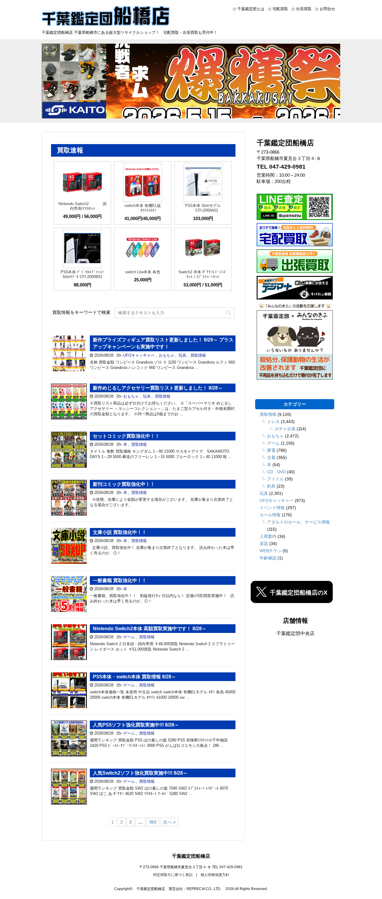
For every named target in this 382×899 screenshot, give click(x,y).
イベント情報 (272, 507)
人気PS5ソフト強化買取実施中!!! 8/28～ (136, 724)
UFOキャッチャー (139, 355)
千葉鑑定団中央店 (295, 633)
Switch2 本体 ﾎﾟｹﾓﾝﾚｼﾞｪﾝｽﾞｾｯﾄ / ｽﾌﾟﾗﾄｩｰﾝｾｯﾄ (202, 274)
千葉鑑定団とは (250, 9)
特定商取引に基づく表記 (172, 875)
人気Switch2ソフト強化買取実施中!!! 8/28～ (140, 773)
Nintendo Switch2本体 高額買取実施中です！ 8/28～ (150, 628)
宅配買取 (280, 9)
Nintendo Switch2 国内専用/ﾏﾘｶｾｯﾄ (82, 206)
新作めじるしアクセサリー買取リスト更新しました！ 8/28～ (158, 387)
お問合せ (327, 9)
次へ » (169, 822)
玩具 (182, 355)
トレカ (273, 421)
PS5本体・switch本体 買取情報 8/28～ (134, 676)
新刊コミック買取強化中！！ (124, 484)
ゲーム (129, 637)
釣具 (271, 486)
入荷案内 (268, 536)
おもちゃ (166, 355)
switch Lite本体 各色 (142, 272)
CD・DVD (276, 471)
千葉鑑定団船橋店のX (298, 592)
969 (152, 822)
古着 (271, 457)
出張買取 (304, 9)
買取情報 (198, 355)
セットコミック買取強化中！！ (126, 436)
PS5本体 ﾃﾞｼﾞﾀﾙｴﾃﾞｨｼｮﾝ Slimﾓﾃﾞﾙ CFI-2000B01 (82, 274)
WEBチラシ (270, 550)
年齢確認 (268, 557)
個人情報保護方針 (215, 875)
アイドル (275, 479)
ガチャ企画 (285, 428)
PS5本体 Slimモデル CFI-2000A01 (203, 208)
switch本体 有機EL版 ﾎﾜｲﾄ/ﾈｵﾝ (142, 208)
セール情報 (270, 514)
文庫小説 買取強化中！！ (120, 532)
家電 (271, 450)
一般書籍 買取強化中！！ (120, 580)
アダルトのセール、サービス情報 (298, 522)
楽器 (264, 543)
